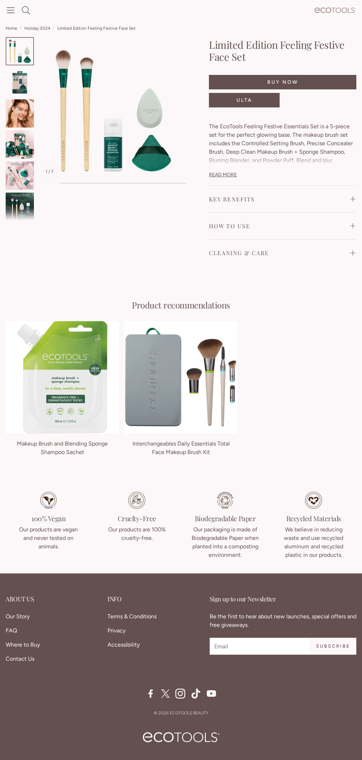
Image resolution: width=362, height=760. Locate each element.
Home (11, 28)
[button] (11, 10)
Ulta (244, 100)
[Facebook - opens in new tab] (151, 694)
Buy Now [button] (282, 82)
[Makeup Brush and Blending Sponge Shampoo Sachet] (62, 377)
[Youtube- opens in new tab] (211, 694)
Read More (223, 175)
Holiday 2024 (37, 28)
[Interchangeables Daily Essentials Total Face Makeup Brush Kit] (181, 377)
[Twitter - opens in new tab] (165, 693)
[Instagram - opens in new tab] (180, 694)
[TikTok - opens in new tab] (196, 694)
